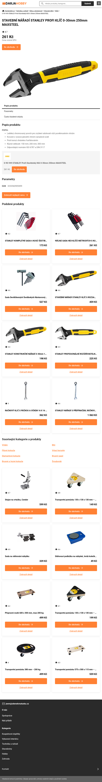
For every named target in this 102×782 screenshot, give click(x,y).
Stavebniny (7, 749)
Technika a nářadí (22, 11)
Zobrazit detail (26, 259)
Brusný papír (57, 456)
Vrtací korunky (58, 450)
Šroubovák (57, 461)
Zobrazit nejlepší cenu (14, 195)
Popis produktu (11, 106)
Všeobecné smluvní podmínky (12, 779)
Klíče (56, 11)
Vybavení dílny (49, 11)
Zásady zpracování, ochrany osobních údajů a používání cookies (45, 779)
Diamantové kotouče (11, 456)
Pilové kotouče (8, 450)
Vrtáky (5, 445)
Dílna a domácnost (36, 11)
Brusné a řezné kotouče (12, 461)
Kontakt (5, 769)
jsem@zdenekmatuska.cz (17, 704)
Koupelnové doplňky (11, 734)
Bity (53, 445)
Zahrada (6, 759)
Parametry (8, 111)
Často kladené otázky (13, 117)
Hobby (5, 754)
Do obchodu (19, 169)
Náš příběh (7, 720)
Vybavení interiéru (10, 739)
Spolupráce (7, 715)
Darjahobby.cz (10, 11)
